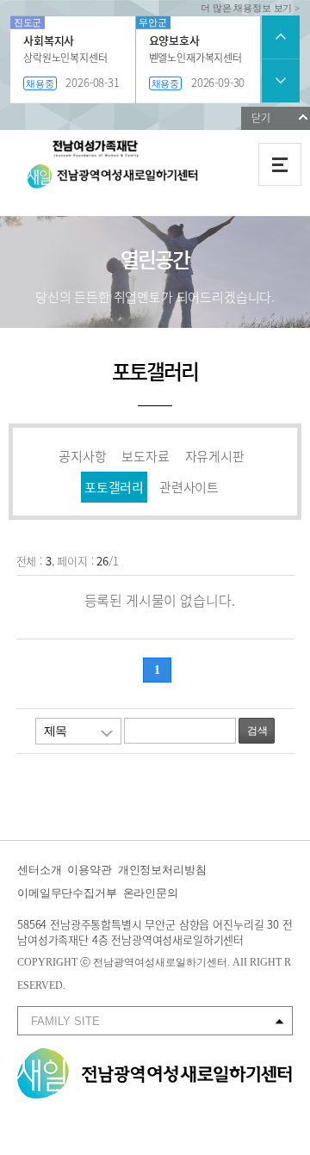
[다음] (281, 80)
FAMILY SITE (65, 1021)
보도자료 (145, 456)
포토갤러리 (114, 487)
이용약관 (89, 869)
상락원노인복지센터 (65, 57)
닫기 (260, 118)
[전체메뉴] (279, 164)
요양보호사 (174, 40)
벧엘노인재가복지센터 (195, 57)
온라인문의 (150, 892)
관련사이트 (189, 487)
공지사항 (82, 456)
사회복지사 (48, 40)
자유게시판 (215, 456)
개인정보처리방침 (162, 869)
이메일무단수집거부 (67, 892)
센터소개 (39, 869)
